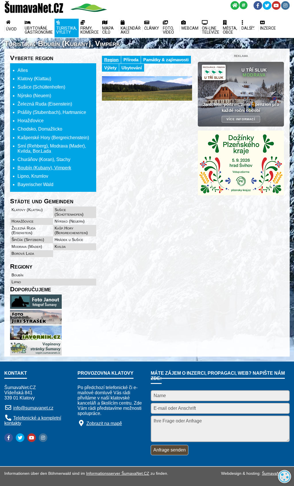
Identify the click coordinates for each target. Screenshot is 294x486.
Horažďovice (22, 221)
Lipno (16, 282)
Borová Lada (22, 253)
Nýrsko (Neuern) (70, 221)
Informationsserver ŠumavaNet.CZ (117, 473)
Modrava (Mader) (26, 246)
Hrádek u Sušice (69, 239)
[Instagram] (285, 5)
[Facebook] (258, 5)
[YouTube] (276, 5)
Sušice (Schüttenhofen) (69, 212)
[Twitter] (267, 5)
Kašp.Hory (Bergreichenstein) (71, 230)
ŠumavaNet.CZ (276, 473)
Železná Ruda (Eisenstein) (23, 230)
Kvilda (60, 246)
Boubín (17, 275)
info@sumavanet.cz (33, 407)
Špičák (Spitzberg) (27, 239)
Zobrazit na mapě (104, 423)
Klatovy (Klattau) (27, 209)
